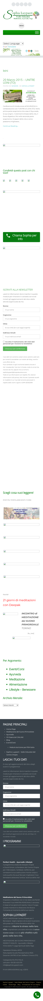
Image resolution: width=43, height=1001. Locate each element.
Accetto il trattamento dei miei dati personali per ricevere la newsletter (19, 343)
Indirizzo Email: (9, 333)
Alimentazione (18, 684)
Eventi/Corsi (16, 669)
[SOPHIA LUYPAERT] (21, 15)
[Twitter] (13, 4)
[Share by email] (30, 181)
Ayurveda (15, 674)
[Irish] (18, 40)
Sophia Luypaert (28, 86)
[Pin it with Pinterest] (17, 181)
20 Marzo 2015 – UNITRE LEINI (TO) (19, 81)
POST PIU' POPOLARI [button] (11, 500)
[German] (10, 40)
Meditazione (17, 679)
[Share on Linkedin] (23, 181)
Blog (8, 740)
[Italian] (15, 40)
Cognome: (7, 315)
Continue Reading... (10, 126)
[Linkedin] (21, 4)
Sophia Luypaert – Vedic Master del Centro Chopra (19, 982)
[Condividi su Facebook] (5, 181)
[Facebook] (17, 4)
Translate (11, 47)
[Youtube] (30, 4)
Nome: (5, 306)
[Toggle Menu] (37, 32)
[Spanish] (13, 40)
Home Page (11, 729)
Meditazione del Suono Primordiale (20, 732)
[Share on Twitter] (11, 181)
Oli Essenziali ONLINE (15, 737)
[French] (4, 40)
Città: (5, 324)
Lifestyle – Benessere (22, 689)
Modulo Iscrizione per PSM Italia (22, 747)
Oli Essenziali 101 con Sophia (31, 984)
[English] (7, 40)
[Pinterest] (26, 4)
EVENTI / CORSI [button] (25, 500)
